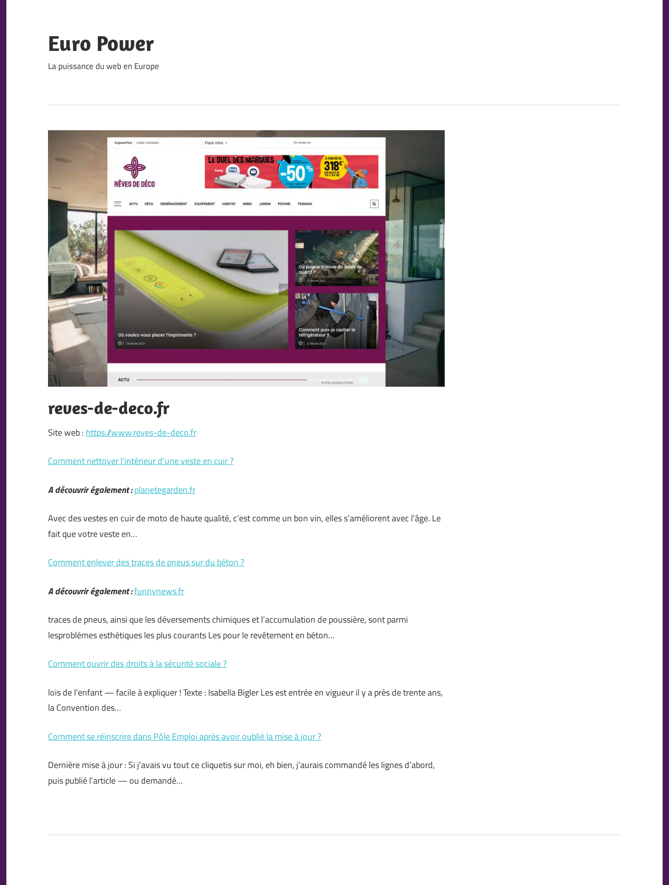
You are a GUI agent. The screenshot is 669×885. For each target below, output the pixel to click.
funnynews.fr (159, 591)
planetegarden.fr (164, 489)
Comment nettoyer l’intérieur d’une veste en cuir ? (141, 460)
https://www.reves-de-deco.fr (141, 432)
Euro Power (101, 43)
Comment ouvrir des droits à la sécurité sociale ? (137, 663)
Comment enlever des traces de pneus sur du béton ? (146, 562)
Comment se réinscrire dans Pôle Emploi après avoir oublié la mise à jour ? (184, 736)
